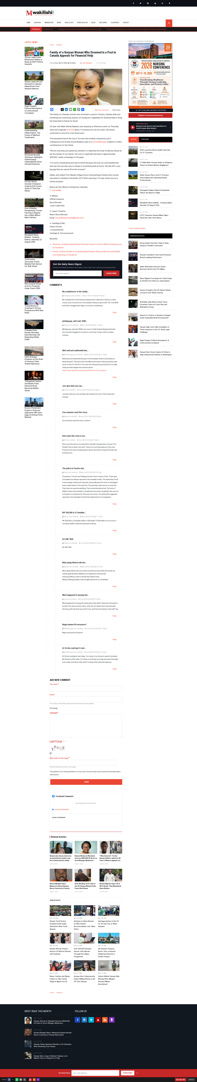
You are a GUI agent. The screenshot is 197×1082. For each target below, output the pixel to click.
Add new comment (102, 110)
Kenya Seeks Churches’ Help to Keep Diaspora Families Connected (154, 244)
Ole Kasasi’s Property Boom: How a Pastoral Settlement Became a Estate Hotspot (106, 953)
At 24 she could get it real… (74, 648)
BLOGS (93, 22)
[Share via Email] (20, 1079)
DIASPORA (37, 22)
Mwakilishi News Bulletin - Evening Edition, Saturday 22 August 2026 (33, 238)
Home (28, 22)
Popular (145, 139)
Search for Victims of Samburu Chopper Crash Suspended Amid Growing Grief (155, 316)
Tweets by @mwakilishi (136, 228)
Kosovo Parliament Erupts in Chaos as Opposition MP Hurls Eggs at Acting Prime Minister (34, 412)
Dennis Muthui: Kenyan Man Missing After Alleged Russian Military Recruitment (108, 980)
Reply (115, 312)
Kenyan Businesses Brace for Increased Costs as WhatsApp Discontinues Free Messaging (98, 29)
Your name (54, 684)
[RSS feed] (162, 3)
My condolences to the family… (75, 291)
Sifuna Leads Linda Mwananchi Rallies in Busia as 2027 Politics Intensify (34, 60)
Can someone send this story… (75, 412)
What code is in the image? (59, 758)
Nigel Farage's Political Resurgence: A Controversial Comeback (33, 109)
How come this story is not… (74, 436)
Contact (191, 1079)
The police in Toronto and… (73, 468)
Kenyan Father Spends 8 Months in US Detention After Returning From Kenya (52, 1045)
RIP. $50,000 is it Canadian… (74, 512)
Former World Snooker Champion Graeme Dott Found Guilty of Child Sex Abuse (33, 186)
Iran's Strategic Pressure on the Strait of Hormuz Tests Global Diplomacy (34, 360)
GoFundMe (56, 190)
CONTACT (126, 22)
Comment (53, 713)
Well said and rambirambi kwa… (75, 350)
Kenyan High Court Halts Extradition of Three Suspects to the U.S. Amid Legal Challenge (154, 329)
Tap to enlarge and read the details (152, 110)
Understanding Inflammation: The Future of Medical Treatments (32, 133)
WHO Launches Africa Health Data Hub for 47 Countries (155, 151)
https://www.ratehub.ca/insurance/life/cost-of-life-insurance (84, 370)
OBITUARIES (103, 22)
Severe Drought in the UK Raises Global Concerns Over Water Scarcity (155, 291)
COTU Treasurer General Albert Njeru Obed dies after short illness (154, 216)
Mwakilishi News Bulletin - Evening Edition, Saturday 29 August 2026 (156, 204)
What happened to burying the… (75, 595)
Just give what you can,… (73, 386)
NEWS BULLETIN (82, 22)
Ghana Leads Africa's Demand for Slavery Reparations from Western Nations (33, 85)
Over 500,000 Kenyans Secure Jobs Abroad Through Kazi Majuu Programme (82, 953)
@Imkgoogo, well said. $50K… (74, 321)
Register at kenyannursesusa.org (150, 115)
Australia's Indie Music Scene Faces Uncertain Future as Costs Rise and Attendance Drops (153, 304)
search (169, 23)
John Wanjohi (87, 63)
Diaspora (59, 45)
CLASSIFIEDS (115, 22)
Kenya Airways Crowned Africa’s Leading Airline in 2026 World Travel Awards (159, 29)
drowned (70, 130)
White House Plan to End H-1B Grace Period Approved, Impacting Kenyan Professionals (154, 177)
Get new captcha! (51, 753)
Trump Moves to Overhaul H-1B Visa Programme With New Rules (34, 309)
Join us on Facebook (61, 809)
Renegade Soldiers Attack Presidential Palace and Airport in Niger (41, 29)
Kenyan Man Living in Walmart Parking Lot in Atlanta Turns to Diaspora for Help (50, 1057)
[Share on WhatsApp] (16, 1079)
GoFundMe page (99, 142)
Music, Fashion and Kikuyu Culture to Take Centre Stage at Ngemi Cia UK (60, 979)
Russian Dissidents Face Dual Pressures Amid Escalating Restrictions (155, 256)
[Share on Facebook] (9, 1079)
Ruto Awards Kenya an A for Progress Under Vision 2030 (33, 286)
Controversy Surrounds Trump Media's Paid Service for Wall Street (33, 262)
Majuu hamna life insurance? (74, 624)
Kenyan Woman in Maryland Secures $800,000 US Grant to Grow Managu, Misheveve (52, 1022)
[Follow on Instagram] (30, 1079)
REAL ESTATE (69, 22)
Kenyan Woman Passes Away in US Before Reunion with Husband (60, 951)
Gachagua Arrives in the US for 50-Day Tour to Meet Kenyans (108, 923)
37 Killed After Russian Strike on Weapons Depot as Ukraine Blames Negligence (156, 164)
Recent (134, 139)
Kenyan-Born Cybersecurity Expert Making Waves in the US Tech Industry (84, 979)
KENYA (59, 22)
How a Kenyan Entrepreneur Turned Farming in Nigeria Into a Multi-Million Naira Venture (33, 213)
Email (52, 695)
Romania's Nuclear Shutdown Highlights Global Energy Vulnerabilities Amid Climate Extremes (33, 159)
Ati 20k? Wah (67, 539)
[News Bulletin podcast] (169, 3)
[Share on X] (13, 1079)
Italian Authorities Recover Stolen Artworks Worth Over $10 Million (152, 268)
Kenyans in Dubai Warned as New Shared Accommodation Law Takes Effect (84, 925)
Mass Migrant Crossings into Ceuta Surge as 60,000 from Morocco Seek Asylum (156, 279)
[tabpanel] (150, 180)
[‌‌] (133, 3)
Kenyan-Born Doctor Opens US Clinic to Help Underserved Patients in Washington (156, 353)
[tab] (133, 139)
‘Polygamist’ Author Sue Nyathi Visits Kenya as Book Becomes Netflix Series (33, 386)
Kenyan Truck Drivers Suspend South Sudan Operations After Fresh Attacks (58, 925)
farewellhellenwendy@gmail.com (69, 218)
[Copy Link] (24, 1079)
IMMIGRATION (49, 22)
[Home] (40, 13)
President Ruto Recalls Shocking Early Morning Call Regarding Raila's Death (32, 335)
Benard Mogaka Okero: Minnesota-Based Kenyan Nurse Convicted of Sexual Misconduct (53, 1034)
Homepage (54, 708)
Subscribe (111, 273)
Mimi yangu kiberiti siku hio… (74, 562)
